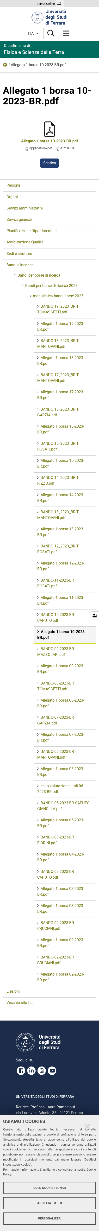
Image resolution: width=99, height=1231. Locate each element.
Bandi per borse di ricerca (39, 275)
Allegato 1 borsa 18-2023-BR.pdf (60, 360)
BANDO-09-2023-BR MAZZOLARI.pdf (55, 652)
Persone (13, 185)
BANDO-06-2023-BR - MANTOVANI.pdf (56, 754)
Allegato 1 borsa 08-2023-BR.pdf (60, 703)
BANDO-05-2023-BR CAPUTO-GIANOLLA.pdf (64, 806)
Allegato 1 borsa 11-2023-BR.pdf (60, 600)
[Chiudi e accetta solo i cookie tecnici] (87, 1126)
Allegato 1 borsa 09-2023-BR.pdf (60, 669)
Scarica (49, 163)
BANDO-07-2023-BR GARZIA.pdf (55, 720)
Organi (12, 197)
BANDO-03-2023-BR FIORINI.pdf (55, 840)
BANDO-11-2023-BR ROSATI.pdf (55, 583)
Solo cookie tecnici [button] (49, 1188)
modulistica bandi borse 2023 (5, 66)
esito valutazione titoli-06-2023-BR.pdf (60, 789)
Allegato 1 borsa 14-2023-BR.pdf (60, 498)
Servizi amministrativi (24, 208)
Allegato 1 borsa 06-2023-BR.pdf (60, 772)
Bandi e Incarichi (20, 265)
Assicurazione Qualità (24, 242)
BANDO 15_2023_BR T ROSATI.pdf (58, 446)
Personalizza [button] (49, 1218)
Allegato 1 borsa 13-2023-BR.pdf (60, 532)
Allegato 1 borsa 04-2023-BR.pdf (60, 857)
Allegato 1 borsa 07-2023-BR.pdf (60, 737)
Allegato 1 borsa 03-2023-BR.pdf (60, 891)
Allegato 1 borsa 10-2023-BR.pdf (49, 141)
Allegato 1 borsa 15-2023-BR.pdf (60, 463)
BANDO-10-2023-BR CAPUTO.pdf (55, 617)
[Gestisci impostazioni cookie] (95, 615)
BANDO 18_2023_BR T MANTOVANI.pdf (58, 343)
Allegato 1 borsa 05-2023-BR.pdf (60, 823)
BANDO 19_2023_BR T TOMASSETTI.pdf (58, 309)
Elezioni (13, 991)
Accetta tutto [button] (49, 1203)
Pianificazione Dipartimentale (31, 230)
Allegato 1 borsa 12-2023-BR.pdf (60, 566)
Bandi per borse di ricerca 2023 (51, 285)
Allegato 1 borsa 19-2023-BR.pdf (60, 326)
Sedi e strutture (19, 253)
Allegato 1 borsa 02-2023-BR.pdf (60, 943)
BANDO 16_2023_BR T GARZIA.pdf (58, 412)
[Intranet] (59, 3)
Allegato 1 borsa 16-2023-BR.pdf (60, 429)
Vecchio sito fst (19, 1002)
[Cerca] (50, 33)
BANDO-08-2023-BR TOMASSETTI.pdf (55, 686)
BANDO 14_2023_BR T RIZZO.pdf (58, 480)
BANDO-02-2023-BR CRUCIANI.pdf (55, 925)
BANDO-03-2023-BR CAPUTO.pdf (55, 874)
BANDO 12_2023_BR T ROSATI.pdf (58, 549)
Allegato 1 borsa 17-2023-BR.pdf (60, 395)
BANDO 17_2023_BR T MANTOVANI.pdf (58, 378)
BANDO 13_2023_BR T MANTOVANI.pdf (58, 515)
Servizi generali (19, 219)
